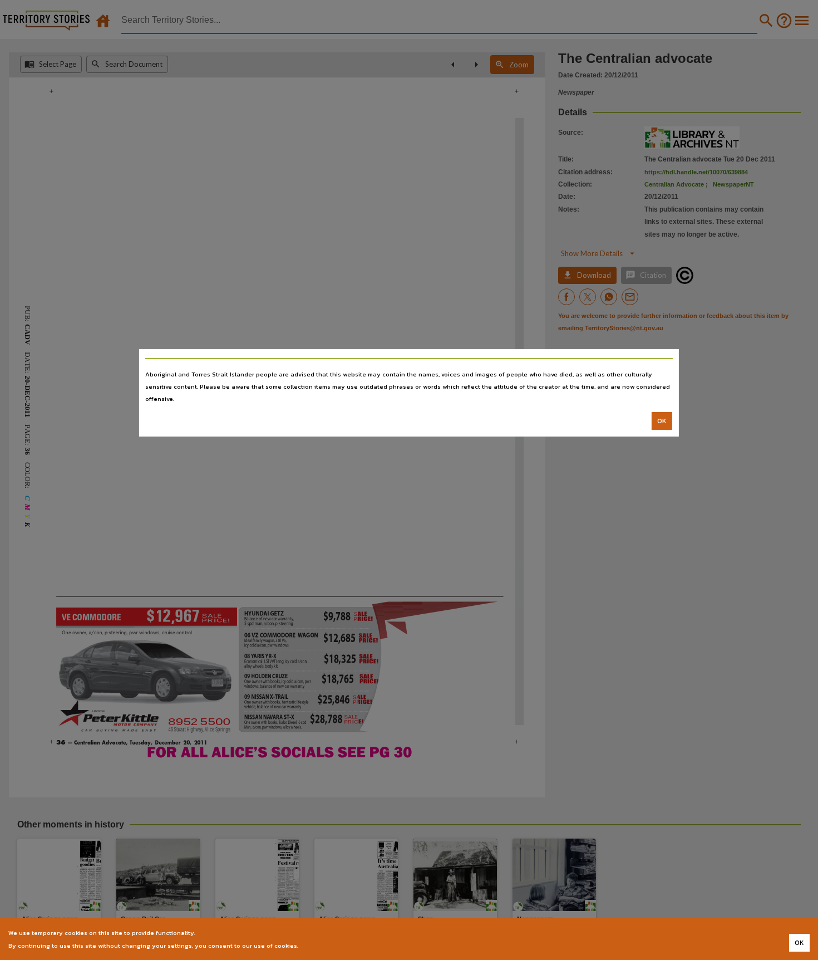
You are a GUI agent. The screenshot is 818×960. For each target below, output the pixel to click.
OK (662, 421)
